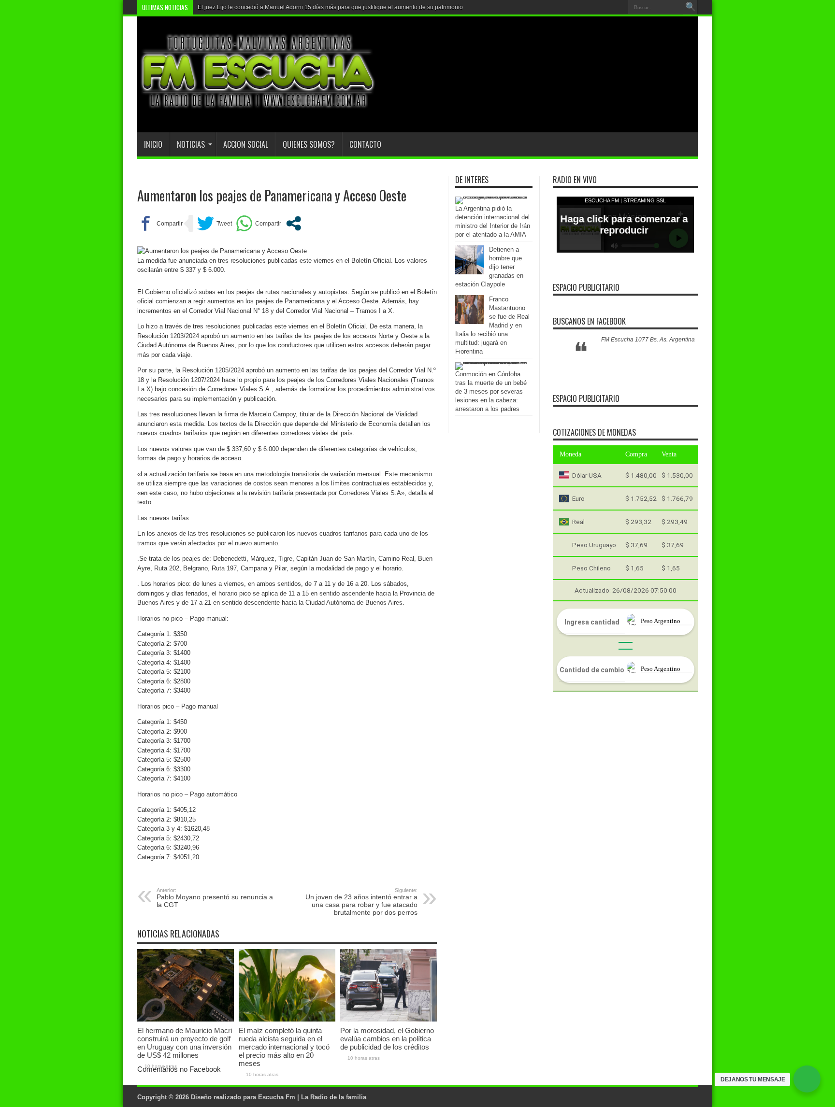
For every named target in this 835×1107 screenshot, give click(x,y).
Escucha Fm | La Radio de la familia (312, 1097)
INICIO (153, 144)
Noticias (191, 144)
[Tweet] (214, 223)
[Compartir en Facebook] (160, 223)
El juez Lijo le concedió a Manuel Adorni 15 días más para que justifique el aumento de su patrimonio (330, 7)
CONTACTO (365, 144)
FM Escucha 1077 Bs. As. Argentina (648, 339)
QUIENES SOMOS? (309, 144)
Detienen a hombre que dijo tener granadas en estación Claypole (489, 267)
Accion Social (245, 144)
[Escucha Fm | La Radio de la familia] (258, 108)
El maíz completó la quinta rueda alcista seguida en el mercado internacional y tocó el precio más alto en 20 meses (284, 1046)
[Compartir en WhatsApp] (258, 223)
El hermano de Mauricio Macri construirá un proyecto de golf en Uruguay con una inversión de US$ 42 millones (184, 1042)
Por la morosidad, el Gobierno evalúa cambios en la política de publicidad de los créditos (387, 1038)
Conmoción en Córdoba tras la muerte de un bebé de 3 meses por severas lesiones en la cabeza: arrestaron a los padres (491, 391)
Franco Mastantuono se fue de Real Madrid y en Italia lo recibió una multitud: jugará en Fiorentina (492, 325)
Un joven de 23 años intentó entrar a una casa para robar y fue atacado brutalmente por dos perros (361, 901)
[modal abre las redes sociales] (293, 223)
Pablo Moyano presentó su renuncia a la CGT (215, 897)
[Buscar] (690, 7)
